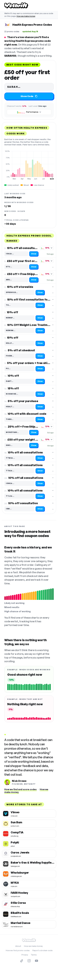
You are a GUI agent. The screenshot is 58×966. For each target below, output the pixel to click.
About (18, 946)
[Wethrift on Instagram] (29, 960)
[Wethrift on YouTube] (36, 960)
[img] (29, 165)
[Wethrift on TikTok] (21, 960)
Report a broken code (42, 950)
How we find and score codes (20, 789)
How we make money (26, 16)
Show (33, 254)
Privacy (24, 955)
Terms (34, 955)
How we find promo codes (18, 950)
